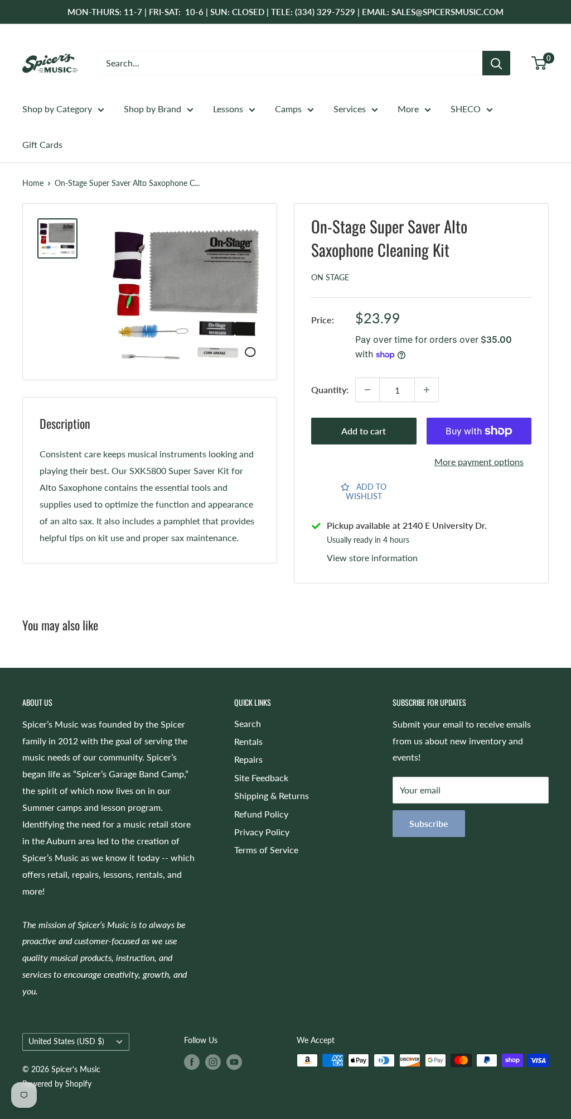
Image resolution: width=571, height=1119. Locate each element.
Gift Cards (42, 144)
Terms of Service (266, 849)
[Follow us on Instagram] (213, 1061)
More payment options (479, 461)
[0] (539, 63)
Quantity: (330, 389)
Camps (288, 108)
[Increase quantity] (426, 389)
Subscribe (428, 823)
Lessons (228, 108)
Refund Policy (261, 814)
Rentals (248, 741)
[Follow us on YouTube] (234, 1061)
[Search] (496, 63)
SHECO (466, 108)
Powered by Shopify (56, 1083)
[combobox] (290, 63)
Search (247, 723)
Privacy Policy (261, 831)
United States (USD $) (66, 1041)
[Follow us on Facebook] (192, 1061)
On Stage (330, 277)
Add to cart (363, 430)
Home (32, 183)
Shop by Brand (152, 108)
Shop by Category (57, 108)
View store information (372, 557)
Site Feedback (261, 777)
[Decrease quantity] (367, 389)
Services (349, 108)
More (408, 108)
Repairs (248, 759)
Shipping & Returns (271, 795)
